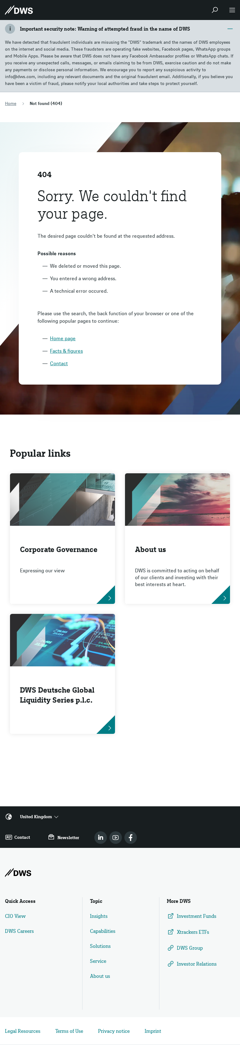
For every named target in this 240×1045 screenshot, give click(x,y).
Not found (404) (46, 103)
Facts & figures (66, 350)
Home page (63, 338)
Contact (59, 363)
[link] (100, 837)
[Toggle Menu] (232, 10)
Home (10, 103)
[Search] (214, 10)
